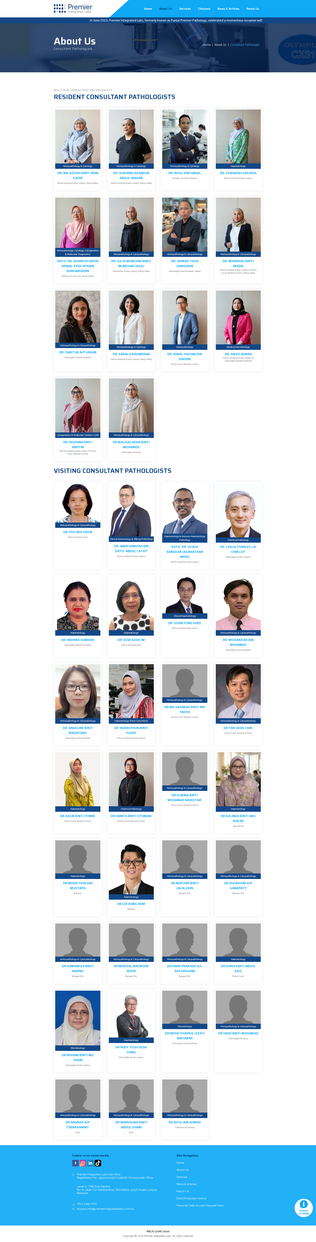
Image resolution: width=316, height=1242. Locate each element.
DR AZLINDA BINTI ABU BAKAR (238, 818)
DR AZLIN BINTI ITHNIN (77, 816)
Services (185, 8)
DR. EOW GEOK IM (131, 639)
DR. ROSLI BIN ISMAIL (184, 173)
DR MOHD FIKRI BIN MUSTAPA (77, 886)
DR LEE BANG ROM (131, 903)
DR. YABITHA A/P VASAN (77, 352)
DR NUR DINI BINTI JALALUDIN (184, 886)
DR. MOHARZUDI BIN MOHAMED (238, 642)
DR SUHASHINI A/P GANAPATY (238, 886)
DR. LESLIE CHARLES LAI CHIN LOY (238, 549)
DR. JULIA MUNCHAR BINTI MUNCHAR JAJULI (131, 264)
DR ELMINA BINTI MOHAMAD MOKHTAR (185, 798)
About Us (165, 8)
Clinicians (204, 8)
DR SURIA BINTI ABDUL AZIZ (238, 969)
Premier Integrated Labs (157, 1235)
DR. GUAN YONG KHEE (184, 623)
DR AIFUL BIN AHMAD (185, 1122)
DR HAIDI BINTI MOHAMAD (238, 1033)
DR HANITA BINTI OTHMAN (131, 816)
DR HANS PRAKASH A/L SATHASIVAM (184, 969)
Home (148, 8)
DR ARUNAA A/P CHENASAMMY (78, 1125)
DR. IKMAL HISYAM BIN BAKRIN (184, 357)
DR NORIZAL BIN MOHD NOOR (131, 969)
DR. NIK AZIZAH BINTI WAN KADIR (77, 175)
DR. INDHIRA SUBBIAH (77, 639)
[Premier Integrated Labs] (73, 8)
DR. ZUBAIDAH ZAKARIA (238, 173)
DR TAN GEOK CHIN (238, 727)
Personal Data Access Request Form (200, 1205)
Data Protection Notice (191, 1198)
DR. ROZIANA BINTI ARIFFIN (77, 445)
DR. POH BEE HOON (77, 532)
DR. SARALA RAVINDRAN (131, 354)
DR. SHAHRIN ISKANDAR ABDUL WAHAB (131, 175)
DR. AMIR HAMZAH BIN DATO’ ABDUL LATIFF (131, 549)
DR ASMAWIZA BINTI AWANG (78, 969)
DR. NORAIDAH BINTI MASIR (238, 264)
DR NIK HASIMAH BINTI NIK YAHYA (184, 709)
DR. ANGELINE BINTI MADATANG (78, 730)
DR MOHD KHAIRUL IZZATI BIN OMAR (185, 1036)
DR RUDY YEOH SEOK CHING (131, 1050)
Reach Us (253, 8)
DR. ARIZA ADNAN (238, 354)
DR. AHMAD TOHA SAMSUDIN (184, 264)
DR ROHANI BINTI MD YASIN (78, 1058)
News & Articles (228, 8)
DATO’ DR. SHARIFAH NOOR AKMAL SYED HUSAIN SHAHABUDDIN (77, 266)
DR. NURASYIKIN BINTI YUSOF (131, 730)
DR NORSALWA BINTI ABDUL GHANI (131, 1125)
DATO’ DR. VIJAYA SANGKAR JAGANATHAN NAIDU (184, 551)
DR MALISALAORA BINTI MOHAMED (131, 445)
